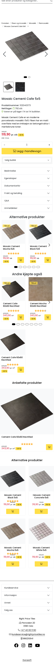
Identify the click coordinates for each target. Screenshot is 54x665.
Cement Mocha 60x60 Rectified (38, 304)
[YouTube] (37, 645)
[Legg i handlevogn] (20, 260)
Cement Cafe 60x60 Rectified (11, 304)
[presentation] (5, 54)
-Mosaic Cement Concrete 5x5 (41, 496)
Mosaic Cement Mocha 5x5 (11, 247)
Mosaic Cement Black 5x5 (38, 247)
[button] (25, 77)
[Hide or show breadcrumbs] (28, 26)
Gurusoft (27, 660)
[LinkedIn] (30, 645)
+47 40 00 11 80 (28, 630)
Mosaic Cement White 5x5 (41, 548)
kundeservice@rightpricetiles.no (28, 634)
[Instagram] (23, 645)
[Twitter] (16, 645)
